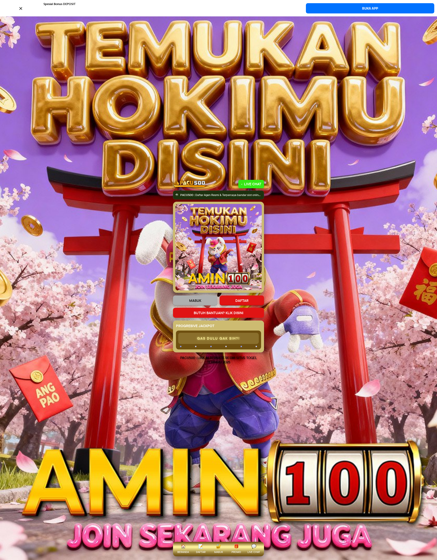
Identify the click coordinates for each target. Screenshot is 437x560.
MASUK (195, 300)
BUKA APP (370, 8)
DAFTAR (242, 300)
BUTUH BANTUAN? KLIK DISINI (218, 313)
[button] (218, 8)
